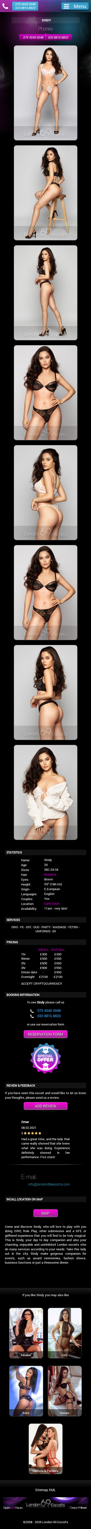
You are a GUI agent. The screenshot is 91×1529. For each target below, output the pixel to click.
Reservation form (45, 1034)
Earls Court (51, 903)
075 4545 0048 (33, 37)
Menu (80, 6)
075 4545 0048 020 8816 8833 (25, 6)
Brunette (50, 874)
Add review (45, 1106)
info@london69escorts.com (49, 1184)
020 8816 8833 (58, 37)
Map (45, 1213)
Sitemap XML (45, 1490)
